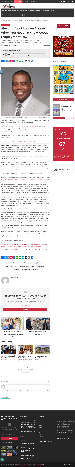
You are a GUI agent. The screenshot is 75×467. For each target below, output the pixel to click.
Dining (18, 10)
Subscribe (32, 10)
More (42, 10)
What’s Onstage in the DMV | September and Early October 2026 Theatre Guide (40, 1)
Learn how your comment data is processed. (30, 394)
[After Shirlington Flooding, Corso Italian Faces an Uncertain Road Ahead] (9, 451)
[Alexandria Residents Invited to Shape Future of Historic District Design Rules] (42, 349)
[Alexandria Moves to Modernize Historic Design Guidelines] (3, 451)
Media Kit (41, 436)
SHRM (36, 269)
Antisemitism (26, 263)
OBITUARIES (47, 10)
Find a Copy (63, 26)
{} (26, 390)
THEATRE (22, 10)
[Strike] (14, 391)
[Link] (24, 391)
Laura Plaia (6, 45)
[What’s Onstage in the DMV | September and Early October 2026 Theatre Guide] (15, 447)
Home (3, 10)
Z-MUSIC (41, 439)
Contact (27, 10)
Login (48, 381)
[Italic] (10, 391)
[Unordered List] (18, 391)
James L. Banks (24, 266)
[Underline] (12, 391)
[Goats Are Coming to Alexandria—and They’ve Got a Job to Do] (3, 447)
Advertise (38, 10)
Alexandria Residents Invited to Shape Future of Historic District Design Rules (42, 357)
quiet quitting (26, 269)
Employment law (12, 266)
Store (40, 429)
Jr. (33, 266)
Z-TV (6, 10)
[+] (28, 390)
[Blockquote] (20, 391)
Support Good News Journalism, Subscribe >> (25, 141)
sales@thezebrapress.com (65, 432)
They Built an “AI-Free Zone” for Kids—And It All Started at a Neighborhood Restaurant (25, 357)
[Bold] (8, 391)
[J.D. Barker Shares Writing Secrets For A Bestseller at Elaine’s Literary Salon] (8, 349)
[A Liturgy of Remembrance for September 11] (15, 451)
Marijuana (16, 269)
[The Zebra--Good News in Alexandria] (9, 6)
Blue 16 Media (39, 464)
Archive (52, 10)
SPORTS (14, 10)
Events (9, 10)
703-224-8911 (70, 430)
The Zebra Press (25, 464)
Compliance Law (38, 263)
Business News (9, 20)
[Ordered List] (16, 391)
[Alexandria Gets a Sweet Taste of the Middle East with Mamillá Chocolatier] (3, 454)
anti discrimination (13, 263)
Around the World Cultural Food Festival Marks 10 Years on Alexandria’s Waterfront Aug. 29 (28, 426)
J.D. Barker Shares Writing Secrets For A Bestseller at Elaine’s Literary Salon (8, 356)
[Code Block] (22, 391)
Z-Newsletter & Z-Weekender (45, 441)
